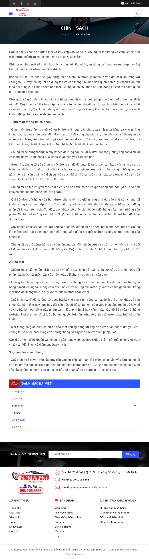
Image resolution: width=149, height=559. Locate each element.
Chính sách (19, 419)
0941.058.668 (132, 3)
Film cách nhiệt (64, 512)
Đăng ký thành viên (111, 522)
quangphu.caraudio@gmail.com (89, 487)
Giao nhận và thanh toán (115, 512)
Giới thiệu (18, 398)
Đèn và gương (63, 526)
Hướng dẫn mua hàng (113, 507)
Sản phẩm (18, 405)
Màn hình (60, 507)
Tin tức (16, 412)
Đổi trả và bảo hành (112, 517)
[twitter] (14, 3)
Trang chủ (18, 391)
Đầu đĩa (59, 531)
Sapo (128, 549)
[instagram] (28, 3)
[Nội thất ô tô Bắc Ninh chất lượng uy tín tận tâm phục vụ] (22, 12)
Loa (57, 536)
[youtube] (35, 3)
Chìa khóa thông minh (68, 517)
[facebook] (21, 3)
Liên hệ (16, 426)
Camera (59, 522)
